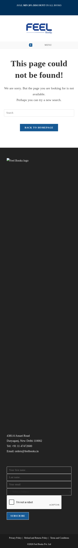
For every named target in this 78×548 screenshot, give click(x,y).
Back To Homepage (39, 127)
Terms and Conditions (59, 538)
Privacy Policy (15, 538)
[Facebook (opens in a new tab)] (35, 9)
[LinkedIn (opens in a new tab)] (40, 9)
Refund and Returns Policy (36, 538)
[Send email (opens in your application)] (43, 9)
